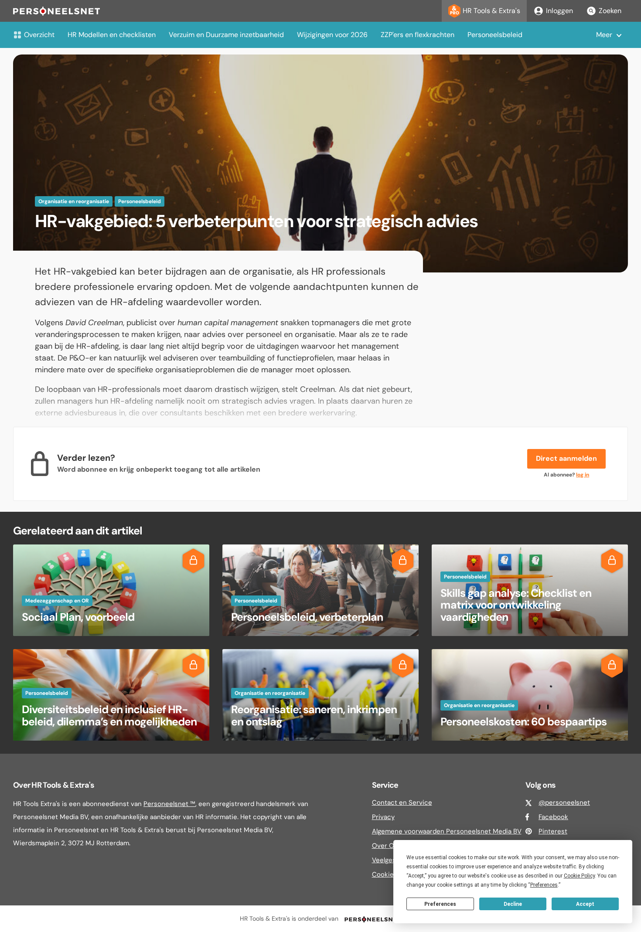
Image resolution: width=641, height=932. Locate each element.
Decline (513, 904)
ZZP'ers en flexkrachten (417, 34)
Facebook (553, 817)
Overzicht (39, 34)
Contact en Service (402, 802)
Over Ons (387, 845)
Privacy (383, 817)
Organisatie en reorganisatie (73, 201)
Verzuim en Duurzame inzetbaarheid (226, 34)
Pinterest (553, 831)
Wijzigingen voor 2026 (332, 34)
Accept (585, 904)
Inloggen (559, 10)
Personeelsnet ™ (169, 803)
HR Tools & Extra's (491, 10)
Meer (604, 34)
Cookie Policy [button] (579, 876)
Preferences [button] (544, 885)
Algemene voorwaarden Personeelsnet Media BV (447, 831)
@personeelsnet (564, 802)
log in (582, 474)
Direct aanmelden (566, 458)
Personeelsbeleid (494, 34)
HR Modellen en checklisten (112, 34)
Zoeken (610, 10)
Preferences (440, 904)
